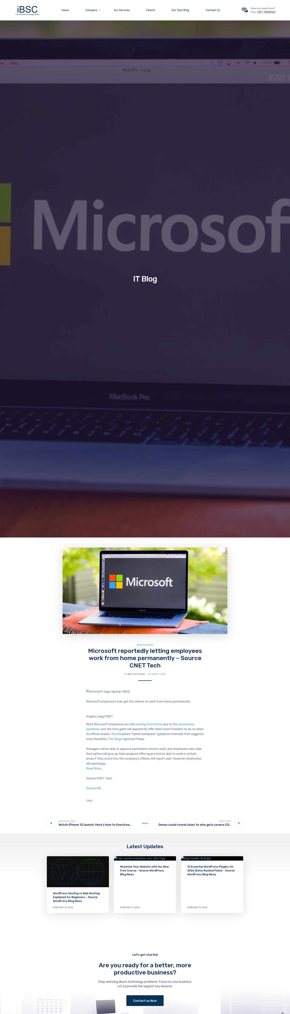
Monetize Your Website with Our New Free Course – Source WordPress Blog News (144, 870)
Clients (150, 10)
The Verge (115, 739)
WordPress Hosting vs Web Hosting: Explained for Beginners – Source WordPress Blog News (76, 897)
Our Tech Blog (180, 10)
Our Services (122, 10)
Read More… (94, 768)
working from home (148, 724)
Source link (93, 788)
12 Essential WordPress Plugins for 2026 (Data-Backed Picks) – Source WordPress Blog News (211, 870)
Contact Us (213, 10)
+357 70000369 (266, 12)
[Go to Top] (283, 1006)
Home (65, 10)
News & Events (145, 645)
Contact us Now (145, 1001)
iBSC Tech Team (136, 674)
